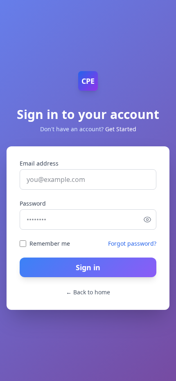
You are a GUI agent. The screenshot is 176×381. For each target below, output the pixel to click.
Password (33, 203)
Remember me (49, 243)
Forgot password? (132, 243)
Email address (39, 163)
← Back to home (88, 292)
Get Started (120, 129)
